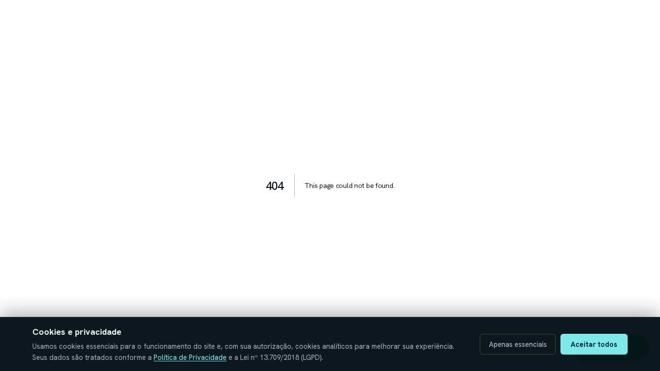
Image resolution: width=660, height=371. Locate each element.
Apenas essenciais (518, 344)
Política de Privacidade (190, 357)
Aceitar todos (594, 344)
